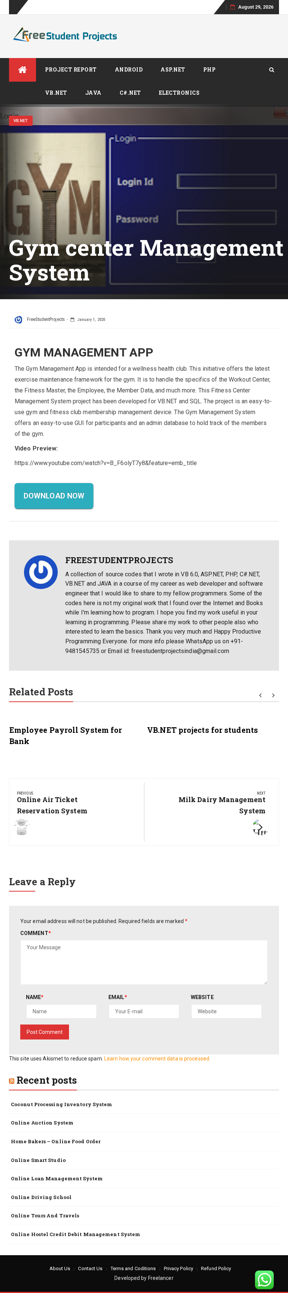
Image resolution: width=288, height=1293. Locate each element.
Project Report (71, 69)
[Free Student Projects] (22, 70)
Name (35, 997)
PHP (209, 69)
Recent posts (46, 1080)
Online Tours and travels (45, 1215)
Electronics (179, 92)
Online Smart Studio (38, 1160)
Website (202, 997)
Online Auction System (42, 1122)
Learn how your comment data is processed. (157, 1059)
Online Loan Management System (57, 1178)
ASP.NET (172, 69)
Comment (35, 933)
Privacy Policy (178, 1268)
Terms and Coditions (133, 1268)
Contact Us (90, 1268)
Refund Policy (216, 1268)
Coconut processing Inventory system (61, 1104)
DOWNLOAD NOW (54, 495)
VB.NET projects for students (202, 730)
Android (129, 69)
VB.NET (56, 92)
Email (117, 997)
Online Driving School (41, 1197)
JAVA (93, 92)
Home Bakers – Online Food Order (55, 1141)
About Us (60, 1268)
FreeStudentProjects (45, 319)
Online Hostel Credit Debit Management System (75, 1234)
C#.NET (130, 92)
